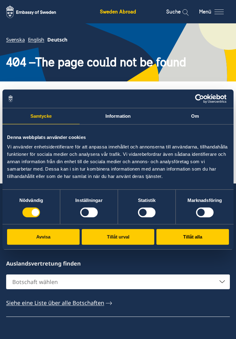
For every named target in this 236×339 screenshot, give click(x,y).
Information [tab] (118, 116)
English (36, 39)
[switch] (89, 212)
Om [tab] (195, 116)
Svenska (15, 39)
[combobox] (118, 281)
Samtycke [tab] (41, 116)
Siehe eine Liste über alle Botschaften (55, 302)
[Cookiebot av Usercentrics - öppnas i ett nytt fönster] (202, 98)
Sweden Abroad (118, 11)
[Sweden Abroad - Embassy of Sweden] (37, 11)
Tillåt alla (192, 236)
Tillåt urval (118, 236)
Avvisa (43, 236)
